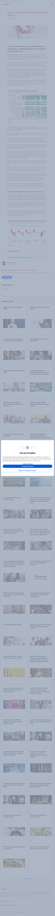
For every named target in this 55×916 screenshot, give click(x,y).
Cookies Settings (27, 464)
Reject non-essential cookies (27, 470)
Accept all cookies (27, 466)
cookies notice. (36, 460)
